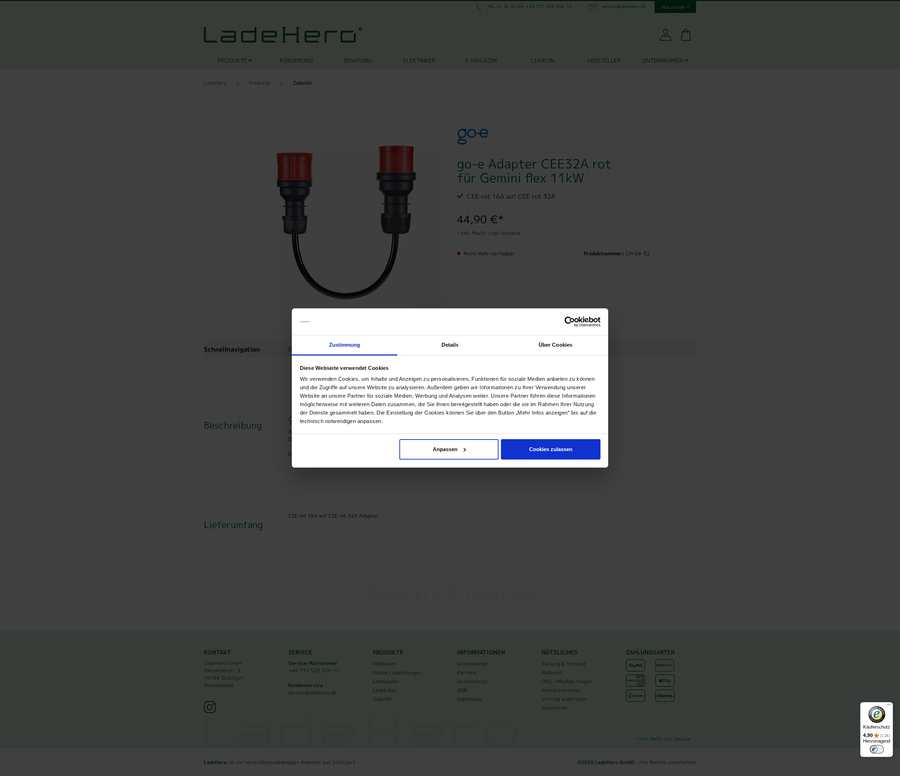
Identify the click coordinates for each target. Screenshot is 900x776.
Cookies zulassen (550, 449)
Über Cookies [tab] (555, 345)
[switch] (877, 749)
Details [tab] (450, 345)
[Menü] (889, 706)
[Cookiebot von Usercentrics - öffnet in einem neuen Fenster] (569, 321)
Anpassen (445, 449)
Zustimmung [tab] (344, 345)
